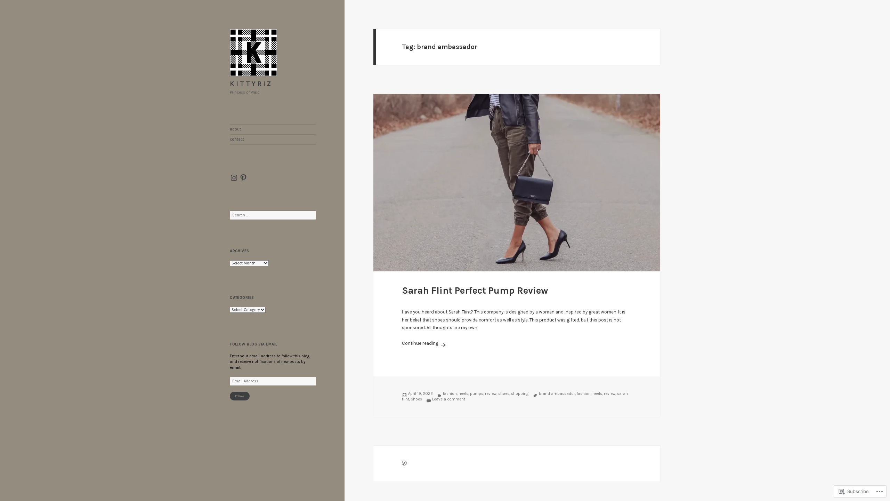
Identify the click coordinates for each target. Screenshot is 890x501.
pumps (476, 393)
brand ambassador (557, 393)
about (235, 129)
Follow (239, 396)
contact (237, 139)
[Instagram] (234, 178)
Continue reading (420, 343)
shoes (503, 393)
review (490, 393)
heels (463, 393)
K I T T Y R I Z (250, 84)
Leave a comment (448, 399)
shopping (519, 393)
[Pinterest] (243, 178)
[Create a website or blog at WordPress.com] (404, 464)
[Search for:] (273, 215)
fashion (450, 393)
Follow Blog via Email (253, 344)
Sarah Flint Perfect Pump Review (475, 290)
